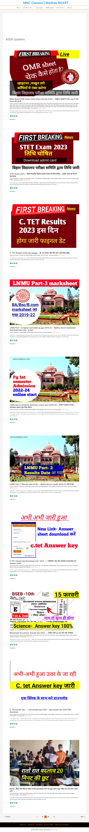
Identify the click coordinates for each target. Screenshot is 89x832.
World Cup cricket (18, 180)
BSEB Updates (50, 7)
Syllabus (18, 108)
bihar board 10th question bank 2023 (55, 103)
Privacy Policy (48, 825)
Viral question (34, 108)
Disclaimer (39, 825)
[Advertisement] (44, 27)
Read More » (13, 119)
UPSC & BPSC (26, 567)
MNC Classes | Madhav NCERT (46, 3)
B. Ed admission (39, 178)
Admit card (31, 486)
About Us (69, 7)
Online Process (60, 7)
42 (42, 816)
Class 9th (17, 106)
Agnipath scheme (30, 178)
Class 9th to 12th (27, 7)
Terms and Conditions (62, 825)
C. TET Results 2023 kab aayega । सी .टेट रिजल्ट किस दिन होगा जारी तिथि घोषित (40, 253)
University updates (25, 108)
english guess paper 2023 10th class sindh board (33, 106)
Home (18, 7)
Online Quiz (75, 565)
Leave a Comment (14, 103)
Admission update (23, 409)
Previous (7, 816)
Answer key (22, 103)
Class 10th (47, 105)
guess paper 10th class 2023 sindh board (55, 106)
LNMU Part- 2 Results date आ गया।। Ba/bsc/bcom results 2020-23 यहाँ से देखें (41, 484)
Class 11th (74, 105)
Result (14, 108)
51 (54, 816)
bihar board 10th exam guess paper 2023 (36, 103)
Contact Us (31, 825)
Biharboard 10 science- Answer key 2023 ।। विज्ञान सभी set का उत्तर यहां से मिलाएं (41, 633)
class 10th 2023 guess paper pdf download (61, 105)
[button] (32, 7)
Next (83, 816)
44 (48, 816)
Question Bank (67, 714)
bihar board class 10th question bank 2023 (26, 105)
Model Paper (66, 635)
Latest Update (39, 7)
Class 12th (12, 106)
